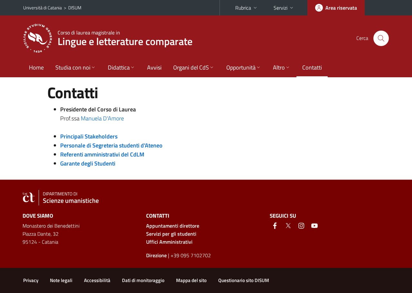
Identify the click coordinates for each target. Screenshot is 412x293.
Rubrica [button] (243, 8)
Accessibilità (97, 280)
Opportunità (241, 67)
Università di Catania (42, 7)
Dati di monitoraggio (143, 280)
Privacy (30, 280)
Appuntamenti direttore (172, 226)
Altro (279, 67)
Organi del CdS (191, 67)
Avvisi (154, 67)
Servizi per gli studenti (171, 234)
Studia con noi (72, 67)
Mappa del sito (191, 280)
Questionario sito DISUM (243, 280)
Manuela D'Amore (102, 118)
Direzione (156, 255)
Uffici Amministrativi (169, 242)
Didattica (119, 67)
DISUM (74, 7)
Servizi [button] (280, 8)
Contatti (312, 67)
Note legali (61, 280)
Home (36, 67)
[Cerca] (381, 38)
